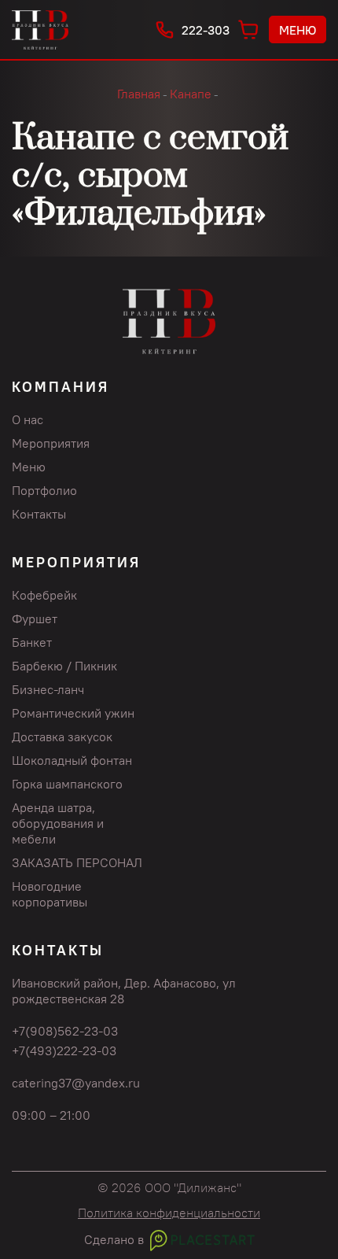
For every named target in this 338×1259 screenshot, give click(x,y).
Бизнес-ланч (48, 689)
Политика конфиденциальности (169, 1212)
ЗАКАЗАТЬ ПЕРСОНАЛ (77, 862)
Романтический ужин (73, 713)
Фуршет (34, 618)
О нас (27, 419)
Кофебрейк (44, 595)
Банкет (32, 642)
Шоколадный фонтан (72, 760)
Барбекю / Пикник (64, 666)
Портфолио (44, 490)
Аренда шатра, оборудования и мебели (58, 823)
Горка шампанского (67, 784)
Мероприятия (51, 443)
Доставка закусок (62, 736)
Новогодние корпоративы (49, 894)
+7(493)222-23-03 (64, 1050)
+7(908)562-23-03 (65, 1031)
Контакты (39, 514)
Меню (297, 30)
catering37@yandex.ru (76, 1083)
